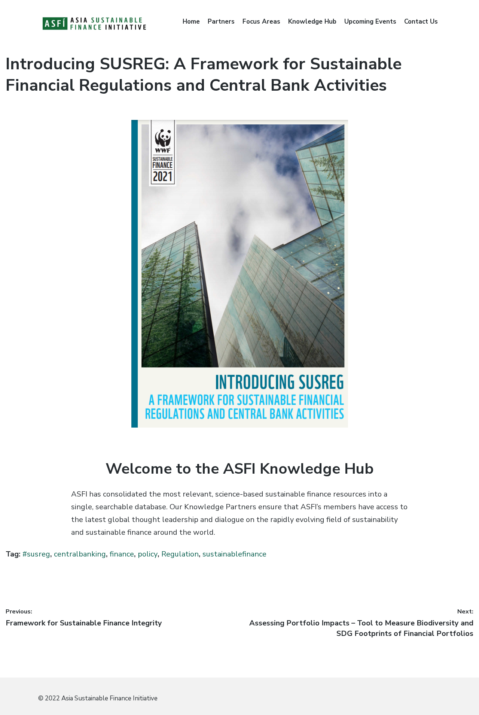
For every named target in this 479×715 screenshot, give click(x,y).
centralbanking (80, 554)
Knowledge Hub (312, 21)
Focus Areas (261, 21)
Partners (221, 21)
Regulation (180, 554)
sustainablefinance (234, 554)
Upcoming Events (370, 21)
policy (148, 554)
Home (191, 21)
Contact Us (421, 21)
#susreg (36, 554)
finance (122, 554)
